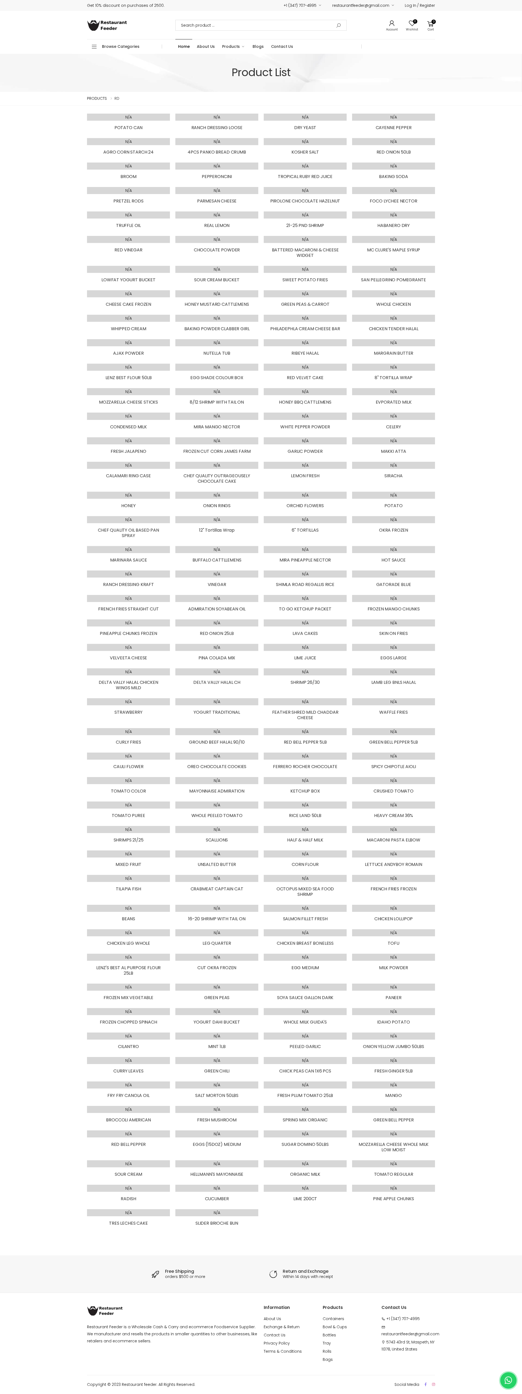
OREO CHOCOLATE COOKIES (216, 766)
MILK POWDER (393, 968)
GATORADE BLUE (393, 584)
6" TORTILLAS (305, 530)
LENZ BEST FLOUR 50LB (128, 378)
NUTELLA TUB (216, 353)
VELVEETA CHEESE (128, 658)
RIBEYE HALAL (305, 353)
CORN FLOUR (305, 864)
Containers (333, 1318)
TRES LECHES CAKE (128, 1223)
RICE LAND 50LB (305, 815)
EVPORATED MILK (394, 402)
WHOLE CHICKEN (393, 304)
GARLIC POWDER (305, 451)
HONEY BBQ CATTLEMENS (305, 402)
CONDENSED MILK (128, 427)
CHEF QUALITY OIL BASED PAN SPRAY (128, 533)
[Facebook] (426, 1384)
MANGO (393, 1095)
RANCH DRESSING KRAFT (128, 584)
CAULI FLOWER (128, 766)
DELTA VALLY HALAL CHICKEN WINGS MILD (128, 685)
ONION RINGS (217, 506)
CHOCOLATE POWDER (217, 250)
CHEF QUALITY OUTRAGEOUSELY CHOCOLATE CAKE (217, 478)
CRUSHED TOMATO (394, 791)
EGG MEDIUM (305, 968)
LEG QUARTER (217, 943)
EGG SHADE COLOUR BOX (216, 378)
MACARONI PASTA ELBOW (393, 840)
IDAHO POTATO (393, 1022)
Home (183, 46)
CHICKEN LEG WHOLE (128, 943)
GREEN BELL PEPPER (393, 1120)
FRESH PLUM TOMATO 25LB (305, 1095)
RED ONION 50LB (394, 152)
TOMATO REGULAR (393, 1174)
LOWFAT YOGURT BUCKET (128, 280)
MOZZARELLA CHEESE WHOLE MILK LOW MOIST (394, 1147)
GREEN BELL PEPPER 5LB (393, 742)
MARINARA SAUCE (128, 560)
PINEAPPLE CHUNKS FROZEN (128, 633)
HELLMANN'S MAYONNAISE (217, 1174)
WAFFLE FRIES (393, 712)
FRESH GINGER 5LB (393, 1071)
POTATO (393, 506)
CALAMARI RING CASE (128, 476)
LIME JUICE (305, 658)
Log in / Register (420, 5)
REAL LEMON (216, 225)
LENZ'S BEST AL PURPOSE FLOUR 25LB (128, 970)
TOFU (393, 943)
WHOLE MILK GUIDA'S (305, 1022)
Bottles (329, 1335)
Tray (327, 1343)
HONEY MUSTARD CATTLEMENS (217, 304)
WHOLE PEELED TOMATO (217, 815)
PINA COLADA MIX (216, 658)
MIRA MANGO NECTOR (217, 427)
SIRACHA (393, 476)
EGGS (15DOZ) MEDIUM (217, 1144)
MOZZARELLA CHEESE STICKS (128, 402)
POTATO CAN (128, 127)
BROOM (128, 176)
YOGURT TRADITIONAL (217, 712)
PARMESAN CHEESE (217, 201)
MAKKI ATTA (393, 451)
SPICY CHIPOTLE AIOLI (393, 766)
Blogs (258, 46)
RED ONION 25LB (217, 633)
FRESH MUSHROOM (217, 1120)
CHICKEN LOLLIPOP (393, 919)
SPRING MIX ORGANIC (305, 1120)
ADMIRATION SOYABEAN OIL (217, 609)
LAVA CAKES (305, 633)
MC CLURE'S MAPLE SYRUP (393, 250)
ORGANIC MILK (305, 1174)
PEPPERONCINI (217, 176)
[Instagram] (433, 1384)
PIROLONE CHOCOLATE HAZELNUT (305, 201)
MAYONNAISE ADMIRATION (216, 791)
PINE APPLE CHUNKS (393, 1199)
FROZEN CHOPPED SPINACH (128, 1022)
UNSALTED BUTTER (217, 864)
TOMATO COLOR (128, 791)
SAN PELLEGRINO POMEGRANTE (393, 280)
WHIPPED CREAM (128, 329)
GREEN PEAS (216, 997)
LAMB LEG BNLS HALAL (393, 682)
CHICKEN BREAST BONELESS (305, 943)
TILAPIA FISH (128, 889)
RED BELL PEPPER (128, 1144)
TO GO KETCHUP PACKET (305, 609)
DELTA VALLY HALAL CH (216, 682)
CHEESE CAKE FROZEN (128, 304)
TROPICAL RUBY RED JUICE (305, 176)
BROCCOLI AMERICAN (128, 1120)
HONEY (128, 506)
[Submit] (338, 25)
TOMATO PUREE (128, 815)
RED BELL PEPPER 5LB (305, 742)
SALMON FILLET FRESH (305, 919)
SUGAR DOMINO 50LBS (305, 1144)
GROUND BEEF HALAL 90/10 (216, 742)
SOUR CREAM (128, 1174)
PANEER (394, 997)
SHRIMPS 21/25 (129, 840)
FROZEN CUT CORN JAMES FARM (217, 451)
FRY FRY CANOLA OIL (128, 1095)
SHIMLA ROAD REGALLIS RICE (305, 584)
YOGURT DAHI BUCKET (217, 1022)
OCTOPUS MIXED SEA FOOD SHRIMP (305, 891)
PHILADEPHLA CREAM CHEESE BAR (305, 329)
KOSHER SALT (305, 152)
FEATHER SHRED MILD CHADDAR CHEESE (305, 715)
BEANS (128, 919)
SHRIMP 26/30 (305, 682)
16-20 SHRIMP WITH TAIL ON (216, 919)
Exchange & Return (282, 1327)
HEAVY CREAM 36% (393, 815)
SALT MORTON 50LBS (216, 1095)
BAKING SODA (393, 176)
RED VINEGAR (128, 250)
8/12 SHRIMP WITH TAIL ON (217, 402)
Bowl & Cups (335, 1327)
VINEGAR (217, 584)
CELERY (393, 427)
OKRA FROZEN (393, 530)
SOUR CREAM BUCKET (216, 280)
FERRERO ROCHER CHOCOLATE (305, 766)
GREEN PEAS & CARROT (305, 304)
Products (231, 46)
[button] (430, 25)
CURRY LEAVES (128, 1071)
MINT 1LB (217, 1046)
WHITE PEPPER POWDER (305, 427)
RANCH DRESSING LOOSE (217, 127)
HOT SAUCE (393, 560)
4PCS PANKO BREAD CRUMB (217, 152)
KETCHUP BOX (305, 791)
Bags (328, 1359)
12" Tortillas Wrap (217, 530)
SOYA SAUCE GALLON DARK (305, 997)
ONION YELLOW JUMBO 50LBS (393, 1046)
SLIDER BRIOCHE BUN (216, 1223)
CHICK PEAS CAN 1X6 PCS (305, 1071)
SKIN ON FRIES (393, 633)
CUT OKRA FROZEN (217, 968)
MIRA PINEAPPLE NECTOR (305, 560)
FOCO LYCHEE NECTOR (393, 201)
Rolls (327, 1351)
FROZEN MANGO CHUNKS (394, 609)
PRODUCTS (97, 98)
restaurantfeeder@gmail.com (360, 5)
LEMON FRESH (305, 476)
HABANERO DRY (393, 225)
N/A (128, 117)
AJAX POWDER (128, 353)
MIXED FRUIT (128, 864)
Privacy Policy (277, 1343)
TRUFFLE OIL (128, 225)
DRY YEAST (305, 127)
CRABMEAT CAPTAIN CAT (217, 889)
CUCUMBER (217, 1199)
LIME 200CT (305, 1199)
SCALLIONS (217, 840)
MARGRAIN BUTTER (394, 353)
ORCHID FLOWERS (305, 506)
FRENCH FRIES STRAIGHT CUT (128, 609)
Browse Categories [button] (120, 46)
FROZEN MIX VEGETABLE (128, 997)
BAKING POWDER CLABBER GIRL (217, 329)
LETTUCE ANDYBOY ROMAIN (393, 864)
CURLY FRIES (128, 742)
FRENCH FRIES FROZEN (394, 889)
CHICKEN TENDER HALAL (393, 329)
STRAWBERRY (128, 712)
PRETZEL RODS (128, 201)
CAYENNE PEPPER (394, 127)
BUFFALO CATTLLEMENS (216, 560)
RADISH (128, 1199)
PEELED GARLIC (305, 1046)
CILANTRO (128, 1046)
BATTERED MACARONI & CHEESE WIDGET (305, 252)
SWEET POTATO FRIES (305, 280)
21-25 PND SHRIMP (305, 225)
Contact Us (282, 46)
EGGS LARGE (393, 658)
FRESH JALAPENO (128, 451)
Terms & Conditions (283, 1351)
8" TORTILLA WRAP (393, 378)
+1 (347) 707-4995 (300, 5)
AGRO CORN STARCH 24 (128, 152)
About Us (206, 46)
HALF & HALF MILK (305, 840)
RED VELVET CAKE (305, 378)
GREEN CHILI (216, 1071)
